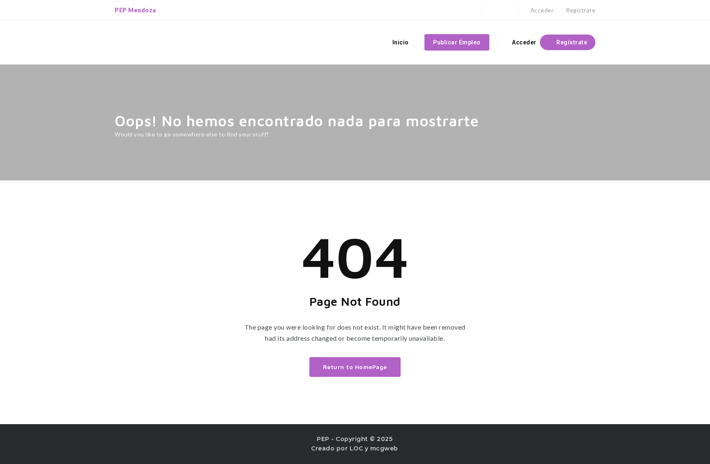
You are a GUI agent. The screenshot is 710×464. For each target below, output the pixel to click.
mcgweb (384, 448)
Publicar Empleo (457, 42)
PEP (323, 439)
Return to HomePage (355, 366)
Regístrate (580, 10)
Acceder (541, 10)
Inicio (400, 42)
